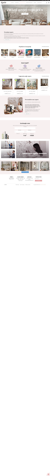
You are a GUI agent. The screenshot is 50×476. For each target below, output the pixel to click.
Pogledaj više (7, 39)
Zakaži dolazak (20, 180)
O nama (43, 0)
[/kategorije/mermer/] (18, 84)
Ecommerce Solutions (43, 184)
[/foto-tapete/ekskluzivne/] (37, 53)
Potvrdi (38, 180)
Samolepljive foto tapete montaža (9, 146)
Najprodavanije (29, 57)
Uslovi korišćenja (22, 184)
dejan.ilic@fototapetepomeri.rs (29, 180)
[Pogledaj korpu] (48, 2)
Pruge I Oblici (21, 57)
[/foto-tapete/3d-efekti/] (45, 52)
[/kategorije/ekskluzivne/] (6, 84)
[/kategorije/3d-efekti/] (43, 82)
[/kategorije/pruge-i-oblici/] (20, 52)
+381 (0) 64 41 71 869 (30, 178)
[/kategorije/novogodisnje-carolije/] (4, 52)
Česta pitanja (17, 184)
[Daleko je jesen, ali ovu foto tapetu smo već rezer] (25, 166)
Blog (45, 0)
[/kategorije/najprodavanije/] (29, 52)
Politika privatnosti (27, 184)
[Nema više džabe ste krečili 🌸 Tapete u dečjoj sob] (15, 166)
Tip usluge (25, 126)
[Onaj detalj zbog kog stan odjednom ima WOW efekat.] (34, 166)
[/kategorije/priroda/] (31, 84)
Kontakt (48, 0)
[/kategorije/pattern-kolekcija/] (12, 52)
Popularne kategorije (45, 46)
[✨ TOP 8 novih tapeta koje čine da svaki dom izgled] (44, 166)
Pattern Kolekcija (13, 57)
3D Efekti (45, 57)
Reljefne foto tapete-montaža (8, 155)
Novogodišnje (4, 57)
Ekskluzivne (37, 57)
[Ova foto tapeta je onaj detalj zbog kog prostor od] (5, 166)
